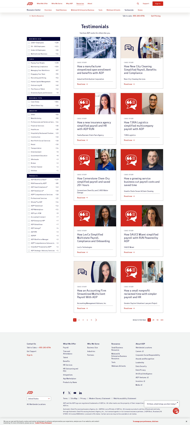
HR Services (67, 365)
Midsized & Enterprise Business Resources (119, 356)
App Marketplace (69, 378)
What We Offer (42, 3)
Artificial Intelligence (144, 374)
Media (138, 385)
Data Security (141, 366)
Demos (140, 10)
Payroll (66, 347)
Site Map (74, 398)
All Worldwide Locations (36, 404)
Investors (139, 381)
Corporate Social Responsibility (148, 355)
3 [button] (83, 320)
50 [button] (158, 320)
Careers (139, 351)
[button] (29, 43)
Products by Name (70, 382)
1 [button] (74, 320)
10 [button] (149, 320)
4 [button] (87, 320)
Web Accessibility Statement (124, 398)
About (90, 3)
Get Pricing (155, 16)
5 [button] (91, 320)
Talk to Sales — (39, 347)
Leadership (140, 362)
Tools (100, 10)
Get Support (31, 351)
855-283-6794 (139, 16)
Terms (65, 398)
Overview (48, 10)
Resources (80, 3)
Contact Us (31, 344)
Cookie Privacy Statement (43, 423)
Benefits (66, 361)
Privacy (83, 398)
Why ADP (69, 3)
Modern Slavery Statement (100, 398)
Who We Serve (57, 3)
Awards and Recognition (145, 359)
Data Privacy (141, 370)
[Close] (186, 421)
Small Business (61, 10)
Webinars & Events (113, 10)
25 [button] (153, 320)
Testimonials (129, 10)
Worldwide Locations (144, 347)
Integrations (68, 375)
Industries (91, 351)
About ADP (140, 344)
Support (146, 3)
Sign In (157, 4)
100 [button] (162, 320)
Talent (65, 357)
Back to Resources (38, 16)
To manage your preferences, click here (145, 421)
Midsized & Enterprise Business (82, 10)
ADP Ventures (141, 377)
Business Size (92, 347)
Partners (90, 355)
